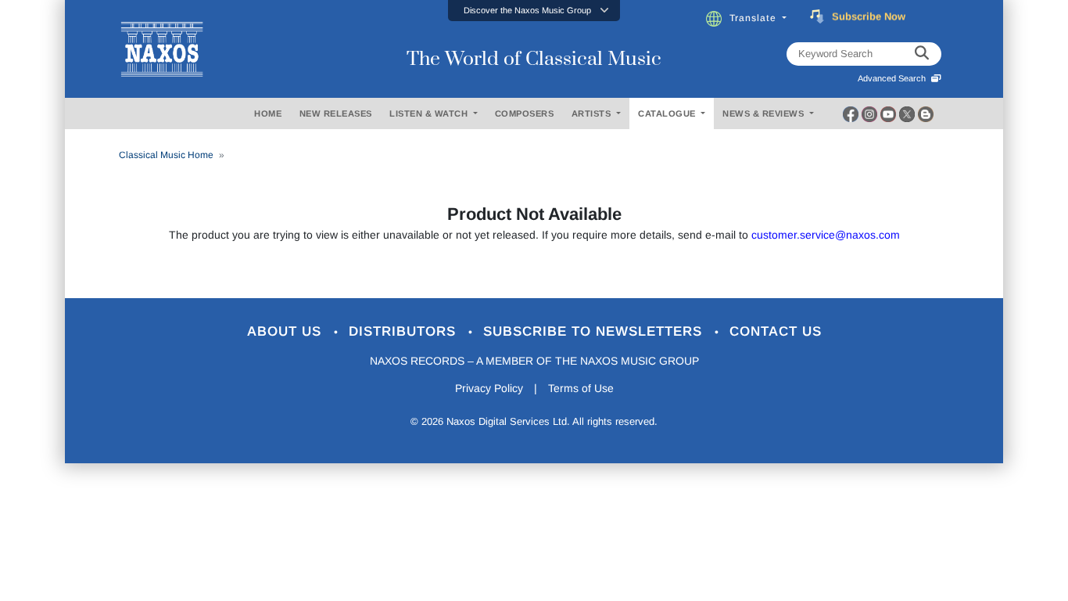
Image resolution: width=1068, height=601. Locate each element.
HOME (267, 113)
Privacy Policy (489, 388)
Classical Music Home (166, 154)
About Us (286, 331)
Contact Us (775, 331)
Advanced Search (894, 78)
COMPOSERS (524, 113)
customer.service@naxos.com (825, 235)
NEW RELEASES (335, 113)
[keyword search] (921, 54)
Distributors (405, 331)
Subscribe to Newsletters (595, 331)
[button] (534, 10)
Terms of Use (581, 388)
